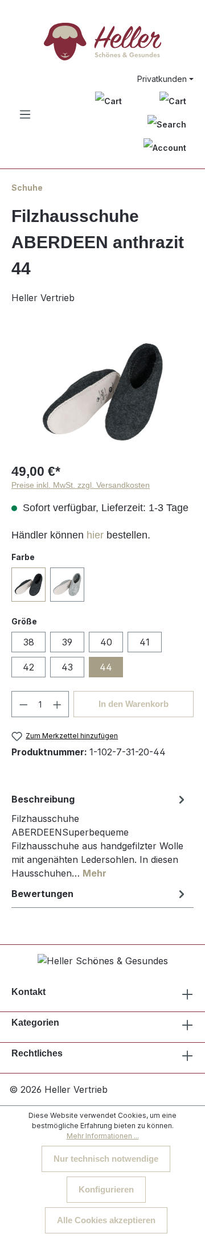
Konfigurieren (106, 1189)
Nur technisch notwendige (106, 1158)
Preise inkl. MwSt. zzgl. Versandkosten (80, 485)
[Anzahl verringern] (23, 704)
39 (67, 642)
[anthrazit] (28, 584)
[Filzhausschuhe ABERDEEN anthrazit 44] (102, 391)
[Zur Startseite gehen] (102, 41)
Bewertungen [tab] (42, 893)
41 (145, 642)
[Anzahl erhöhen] (57, 704)
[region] (102, 391)
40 (106, 642)
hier (95, 535)
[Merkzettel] (108, 100)
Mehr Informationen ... (103, 1136)
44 (106, 667)
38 (28, 642)
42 (28, 667)
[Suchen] (167, 124)
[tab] (99, 835)
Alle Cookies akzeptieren (106, 1220)
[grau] (67, 584)
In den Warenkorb (134, 704)
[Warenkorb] (173, 100)
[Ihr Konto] (165, 147)
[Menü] (25, 114)
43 (67, 667)
